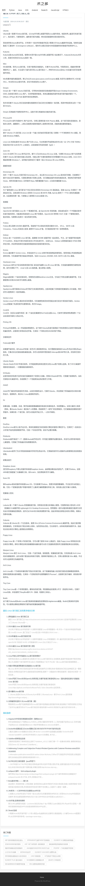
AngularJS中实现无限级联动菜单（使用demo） (25, 719)
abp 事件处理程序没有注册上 (14, 840)
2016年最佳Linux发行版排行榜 (19, 636)
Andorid (35, 10)
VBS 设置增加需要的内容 (37, 864)
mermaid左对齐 (25, 852)
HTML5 (65, 10)
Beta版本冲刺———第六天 (18, 781)
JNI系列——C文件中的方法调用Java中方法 (24, 791)
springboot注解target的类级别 (38, 840)
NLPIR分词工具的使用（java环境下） (22, 761)
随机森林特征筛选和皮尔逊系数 (58, 844)
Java (20, 10)
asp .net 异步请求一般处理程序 (35, 844)
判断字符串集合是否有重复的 (13, 848)
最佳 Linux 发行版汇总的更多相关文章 (19, 611)
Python (12, 10)
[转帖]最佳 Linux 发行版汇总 (18, 617)
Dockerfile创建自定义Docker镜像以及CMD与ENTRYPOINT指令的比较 (34, 729)
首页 (4, 10)
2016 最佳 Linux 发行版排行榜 (19, 626)
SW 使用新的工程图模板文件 (35, 860)
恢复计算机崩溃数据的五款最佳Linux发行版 (24, 666)
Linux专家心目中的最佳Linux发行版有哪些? (24, 656)
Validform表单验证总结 (16, 739)
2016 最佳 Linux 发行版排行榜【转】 (22, 646)
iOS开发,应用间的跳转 (16, 801)
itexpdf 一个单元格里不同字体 (63, 848)
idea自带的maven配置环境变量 (15, 864)
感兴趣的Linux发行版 (16, 691)
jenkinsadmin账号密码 (13, 844)
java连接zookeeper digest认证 (38, 848)
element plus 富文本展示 (13, 860)
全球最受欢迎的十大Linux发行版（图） (22, 701)
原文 (27, 21)
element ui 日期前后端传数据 (63, 840)
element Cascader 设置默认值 (45, 852)
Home (42, 877)
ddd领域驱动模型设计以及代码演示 (16, 856)
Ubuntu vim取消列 (54, 860)
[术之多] (42, 3)
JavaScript (55, 10)
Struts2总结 (12, 810)
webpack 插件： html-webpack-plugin (22, 771)
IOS (26, 10)
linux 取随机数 (36, 856)
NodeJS (44, 10)
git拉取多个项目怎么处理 (52, 856)
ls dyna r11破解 (10, 852)
